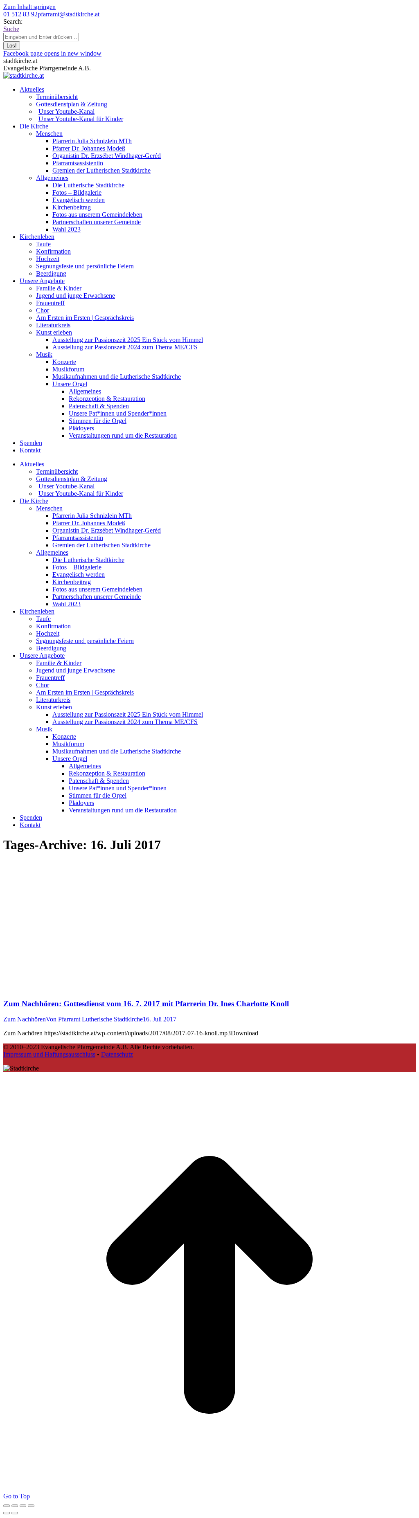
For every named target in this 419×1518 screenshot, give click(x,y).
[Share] (14, 1506)
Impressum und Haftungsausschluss (49, 1054)
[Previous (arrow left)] (6, 1513)
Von (94, 1019)
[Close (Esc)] (6, 1506)
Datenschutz (117, 1054)
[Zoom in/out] (31, 1506)
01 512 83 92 (20, 14)
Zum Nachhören (24, 1019)
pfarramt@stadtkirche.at (68, 14)
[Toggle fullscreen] (23, 1506)
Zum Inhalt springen (29, 6)
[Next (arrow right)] (14, 1513)
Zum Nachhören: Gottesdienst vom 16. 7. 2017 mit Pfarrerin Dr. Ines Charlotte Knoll (146, 1003)
